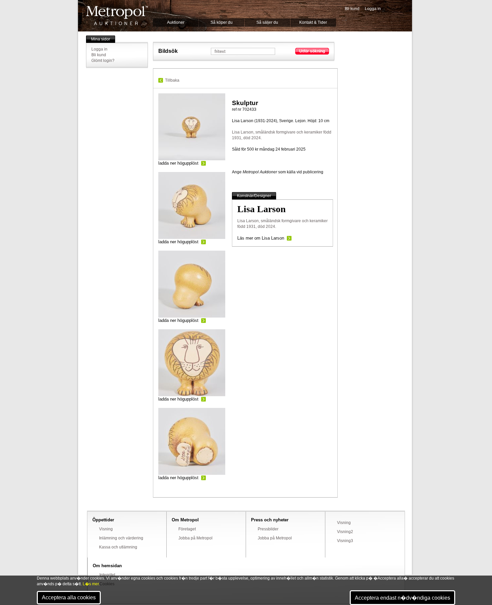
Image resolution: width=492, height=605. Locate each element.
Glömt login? (102, 60)
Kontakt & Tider (313, 22)
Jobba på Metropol (195, 538)
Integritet (107, 575)
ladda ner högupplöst (178, 163)
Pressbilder (268, 529)
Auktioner (175, 22)
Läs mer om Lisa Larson (260, 238)
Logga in (373, 8)
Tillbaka (172, 80)
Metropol (117, 15)
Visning (106, 529)
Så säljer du (267, 22)
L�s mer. (91, 584)
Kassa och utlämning (118, 547)
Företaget (187, 529)
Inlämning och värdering (121, 538)
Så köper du (222, 22)
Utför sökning (312, 51)
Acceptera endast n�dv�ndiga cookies (402, 598)
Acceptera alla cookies (69, 597)
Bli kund (352, 8)
